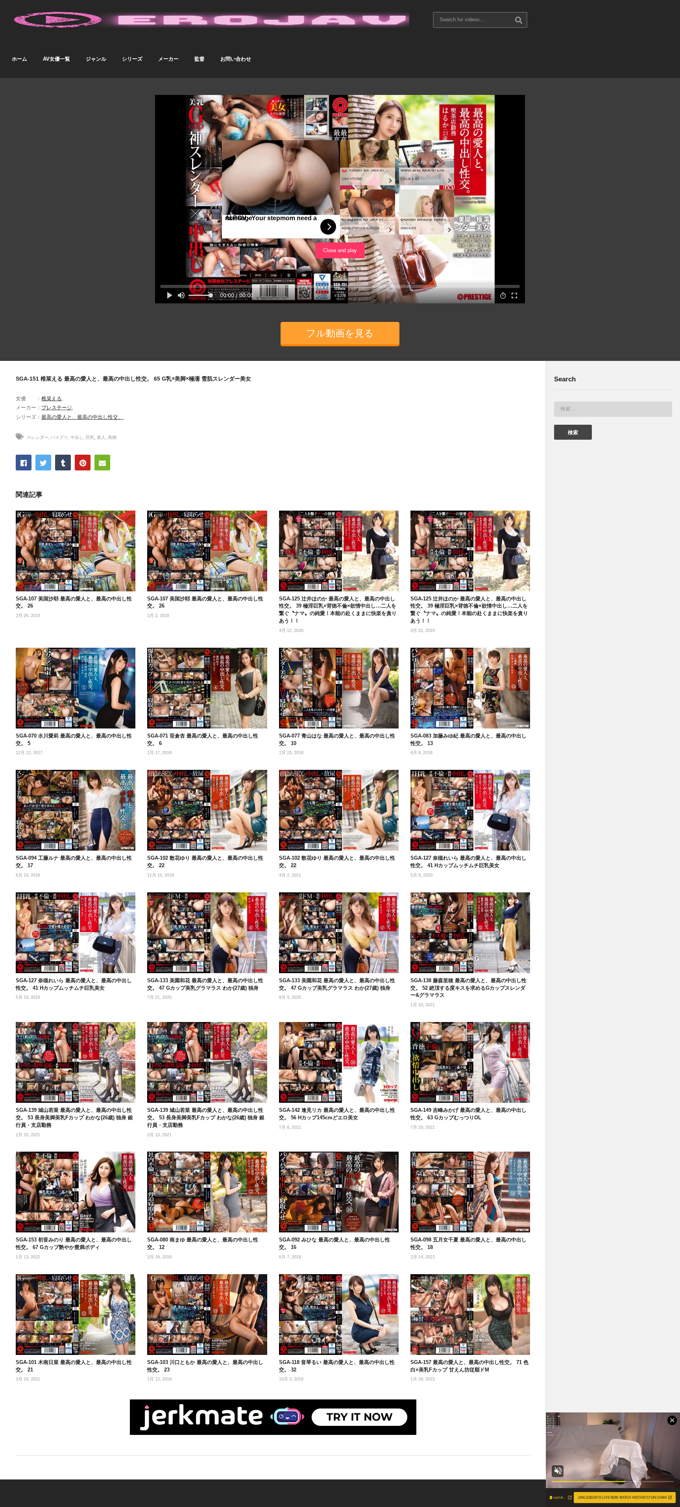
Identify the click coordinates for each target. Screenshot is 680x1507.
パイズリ (59, 437)
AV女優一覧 (56, 59)
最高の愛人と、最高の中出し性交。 (82, 417)
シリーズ (132, 59)
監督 (199, 59)
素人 (101, 437)
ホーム (19, 59)
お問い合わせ (235, 59)
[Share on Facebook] (23, 462)
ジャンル (96, 59)
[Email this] (102, 462)
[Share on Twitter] (43, 462)
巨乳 (90, 437)
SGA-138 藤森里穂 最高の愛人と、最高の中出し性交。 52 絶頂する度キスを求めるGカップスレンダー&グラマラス (468, 987)
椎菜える (51, 398)
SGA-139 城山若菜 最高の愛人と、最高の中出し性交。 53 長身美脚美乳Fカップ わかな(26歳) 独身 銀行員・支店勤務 (74, 1117)
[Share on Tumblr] (63, 462)
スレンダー (37, 437)
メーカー (168, 59)
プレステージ (56, 408)
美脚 (112, 437)
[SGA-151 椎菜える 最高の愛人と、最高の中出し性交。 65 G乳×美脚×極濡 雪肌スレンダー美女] (75, 551)
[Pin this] (83, 462)
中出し (76, 437)
